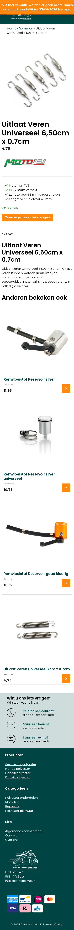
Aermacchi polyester (20, 764)
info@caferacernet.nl (20, 880)
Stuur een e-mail (35, 737)
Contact (11, 835)
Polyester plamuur (19, 810)
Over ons (11, 839)
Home (11, 28)
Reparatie (12, 806)
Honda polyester (17, 768)
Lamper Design (53, 924)
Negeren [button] (64, 9)
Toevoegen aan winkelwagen (27, 217)
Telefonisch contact (38, 711)
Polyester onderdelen (21, 797)
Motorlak (11, 802)
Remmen (26, 28)
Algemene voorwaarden (23, 831)
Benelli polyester (17, 773)
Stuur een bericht (36, 724)
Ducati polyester (17, 777)
